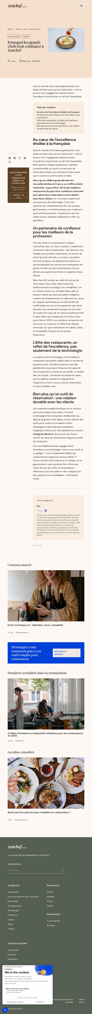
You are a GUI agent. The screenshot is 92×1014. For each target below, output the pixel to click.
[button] (81, 6)
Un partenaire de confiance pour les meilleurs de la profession (58, 116)
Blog (10, 29)
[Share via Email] (15, 158)
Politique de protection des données (61, 1000)
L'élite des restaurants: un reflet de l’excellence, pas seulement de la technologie (57, 121)
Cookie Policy (81, 1000)
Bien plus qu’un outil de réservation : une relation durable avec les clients (58, 127)
